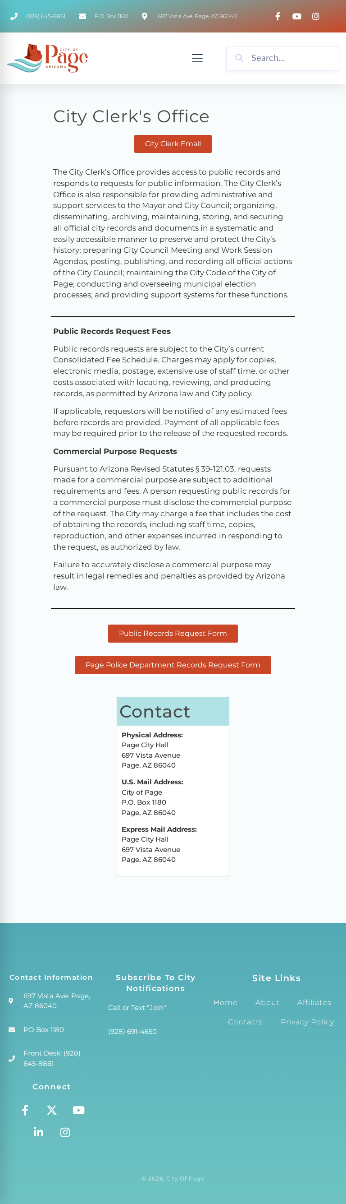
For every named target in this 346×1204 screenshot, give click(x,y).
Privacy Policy (307, 1022)
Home (226, 1002)
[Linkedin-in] (38, 1132)
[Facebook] (279, 16)
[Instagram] (317, 16)
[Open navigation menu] (197, 58)
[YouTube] (298, 16)
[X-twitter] (51, 1110)
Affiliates (314, 1002)
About (267, 1002)
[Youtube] (78, 1110)
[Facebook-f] (25, 1110)
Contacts (245, 1022)
